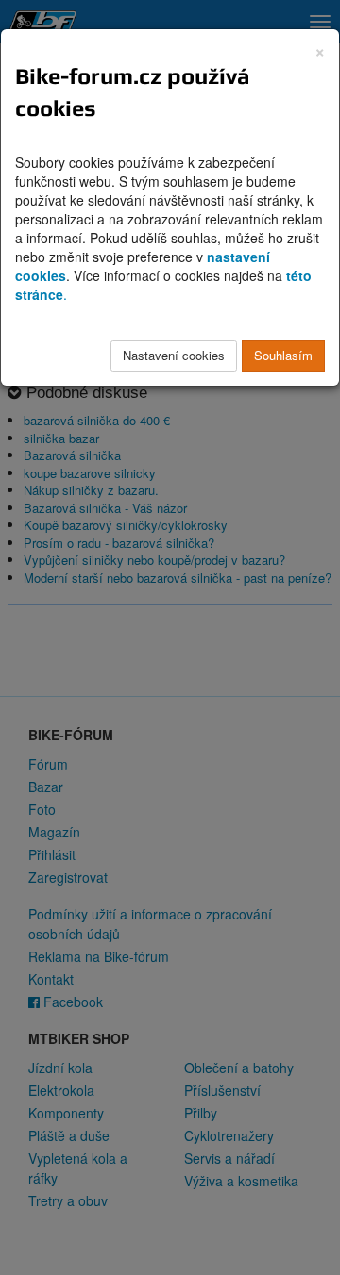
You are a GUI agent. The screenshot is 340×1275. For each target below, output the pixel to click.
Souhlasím (283, 355)
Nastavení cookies (174, 355)
